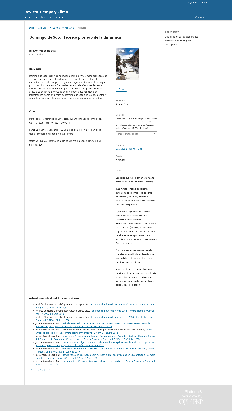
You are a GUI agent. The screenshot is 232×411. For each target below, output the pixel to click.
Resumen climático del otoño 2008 (109, 310)
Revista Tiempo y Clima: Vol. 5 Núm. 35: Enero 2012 (91, 332)
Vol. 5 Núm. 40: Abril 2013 (62, 27)
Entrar (205, 2)
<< (30, 369)
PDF (122, 89)
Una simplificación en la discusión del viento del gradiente (93, 361)
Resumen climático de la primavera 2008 (112, 316)
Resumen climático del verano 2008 (110, 304)
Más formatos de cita (128, 133)
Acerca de (55, 17)
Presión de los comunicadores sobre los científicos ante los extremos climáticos (104, 348)
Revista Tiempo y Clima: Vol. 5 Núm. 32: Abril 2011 (73, 357)
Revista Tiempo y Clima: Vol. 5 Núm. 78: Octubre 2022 (83, 326)
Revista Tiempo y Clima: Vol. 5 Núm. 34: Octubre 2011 (75, 345)
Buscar (201, 17)
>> (49, 369)
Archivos (40, 17)
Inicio (31, 27)
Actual (27, 17)
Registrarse (192, 2)
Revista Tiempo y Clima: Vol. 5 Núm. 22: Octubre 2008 (112, 339)
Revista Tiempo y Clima (46, 11)
